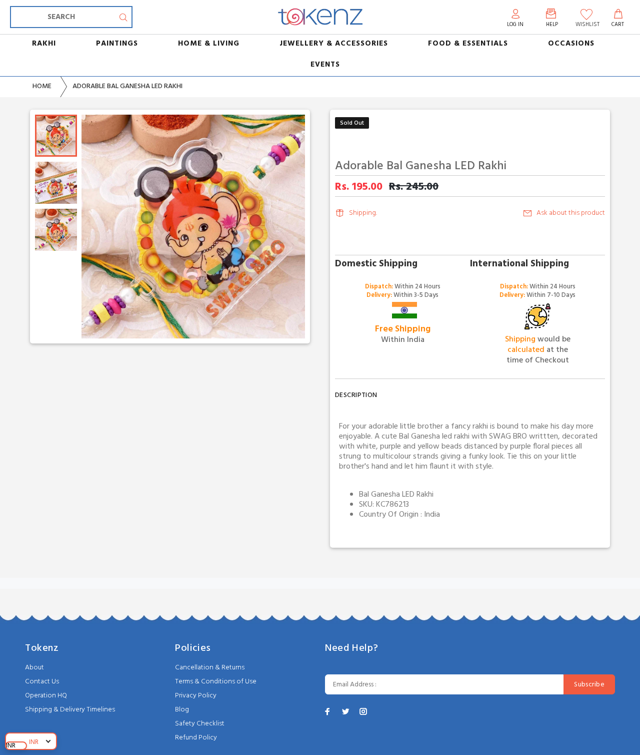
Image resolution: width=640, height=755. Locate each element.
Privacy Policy (195, 695)
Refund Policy (196, 737)
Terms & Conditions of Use (215, 681)
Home (42, 86)
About (34, 667)
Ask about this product (570, 213)
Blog (182, 709)
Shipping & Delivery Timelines (70, 709)
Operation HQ (46, 695)
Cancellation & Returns (209, 667)
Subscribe (589, 684)
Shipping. (363, 213)
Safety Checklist (199, 723)
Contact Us (42, 681)
